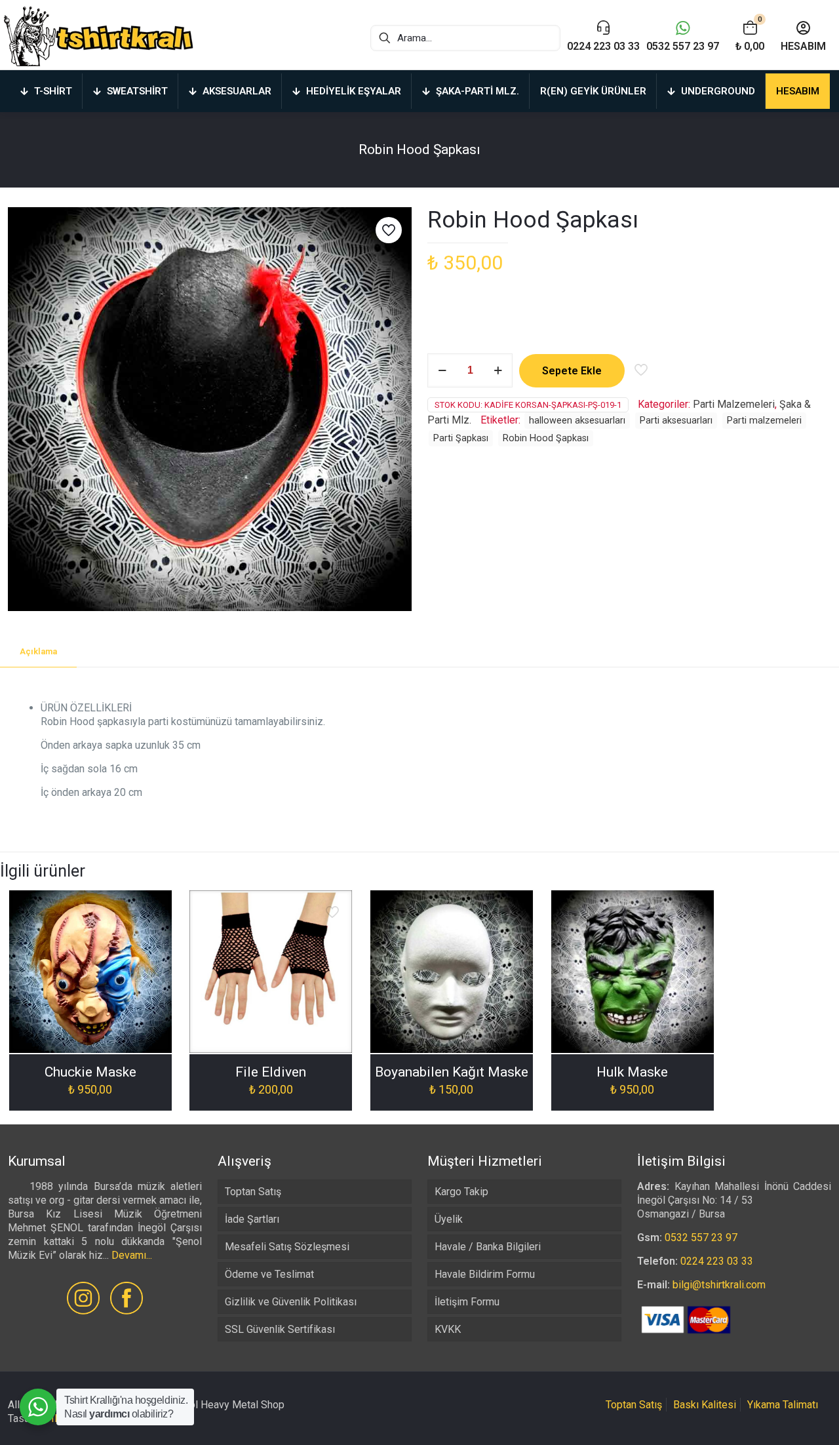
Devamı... (131, 1255)
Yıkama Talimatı (782, 1404)
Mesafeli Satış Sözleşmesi (287, 1246)
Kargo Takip (461, 1191)
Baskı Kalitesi (704, 1404)
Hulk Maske (632, 1072)
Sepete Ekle (572, 371)
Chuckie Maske (90, 1072)
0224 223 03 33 (716, 1261)
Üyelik (449, 1219)
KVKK (448, 1329)
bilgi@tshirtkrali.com (719, 1284)
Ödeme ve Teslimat (269, 1274)
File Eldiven (270, 1072)
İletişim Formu (467, 1302)
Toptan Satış (253, 1191)
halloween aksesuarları (577, 420)
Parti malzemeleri (764, 420)
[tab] (38, 652)
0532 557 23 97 (701, 1237)
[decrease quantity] (442, 370)
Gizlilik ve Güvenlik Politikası (291, 1302)
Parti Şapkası (460, 438)
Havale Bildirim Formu (485, 1274)
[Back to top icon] (776, 1418)
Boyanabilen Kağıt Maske (451, 1072)
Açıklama (38, 651)
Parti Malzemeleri (734, 404)
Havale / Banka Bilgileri (488, 1246)
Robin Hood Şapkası (546, 438)
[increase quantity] (497, 370)
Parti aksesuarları (676, 420)
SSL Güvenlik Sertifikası (280, 1329)
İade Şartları (252, 1219)
